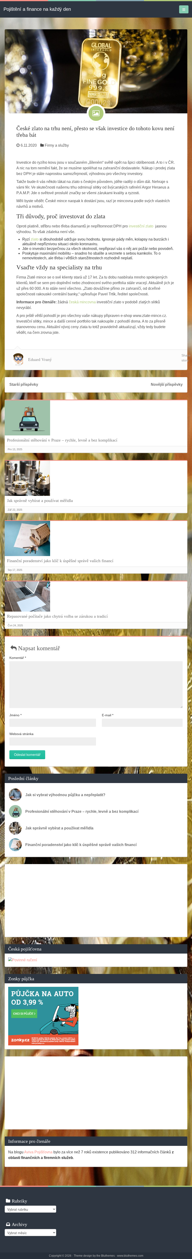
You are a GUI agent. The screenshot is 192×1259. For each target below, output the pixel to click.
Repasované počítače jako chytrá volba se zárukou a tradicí (57, 616)
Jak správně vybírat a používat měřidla (40, 500)
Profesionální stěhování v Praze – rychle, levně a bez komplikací (62, 440)
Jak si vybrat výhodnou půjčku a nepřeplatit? (65, 795)
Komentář (17, 658)
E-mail (107, 715)
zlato (35, 239)
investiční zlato (141, 226)
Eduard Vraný (40, 359)
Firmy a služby (57, 145)
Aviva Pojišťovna (38, 1152)
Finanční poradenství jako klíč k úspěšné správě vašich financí (60, 560)
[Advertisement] (96, 900)
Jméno (15, 715)
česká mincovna (82, 302)
